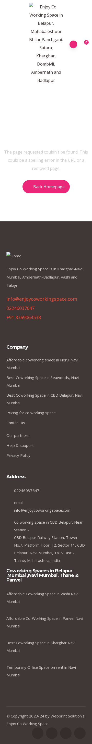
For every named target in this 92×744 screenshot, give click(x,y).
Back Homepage (49, 187)
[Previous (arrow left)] (9, 372)
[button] (83, 45)
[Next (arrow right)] (83, 372)
